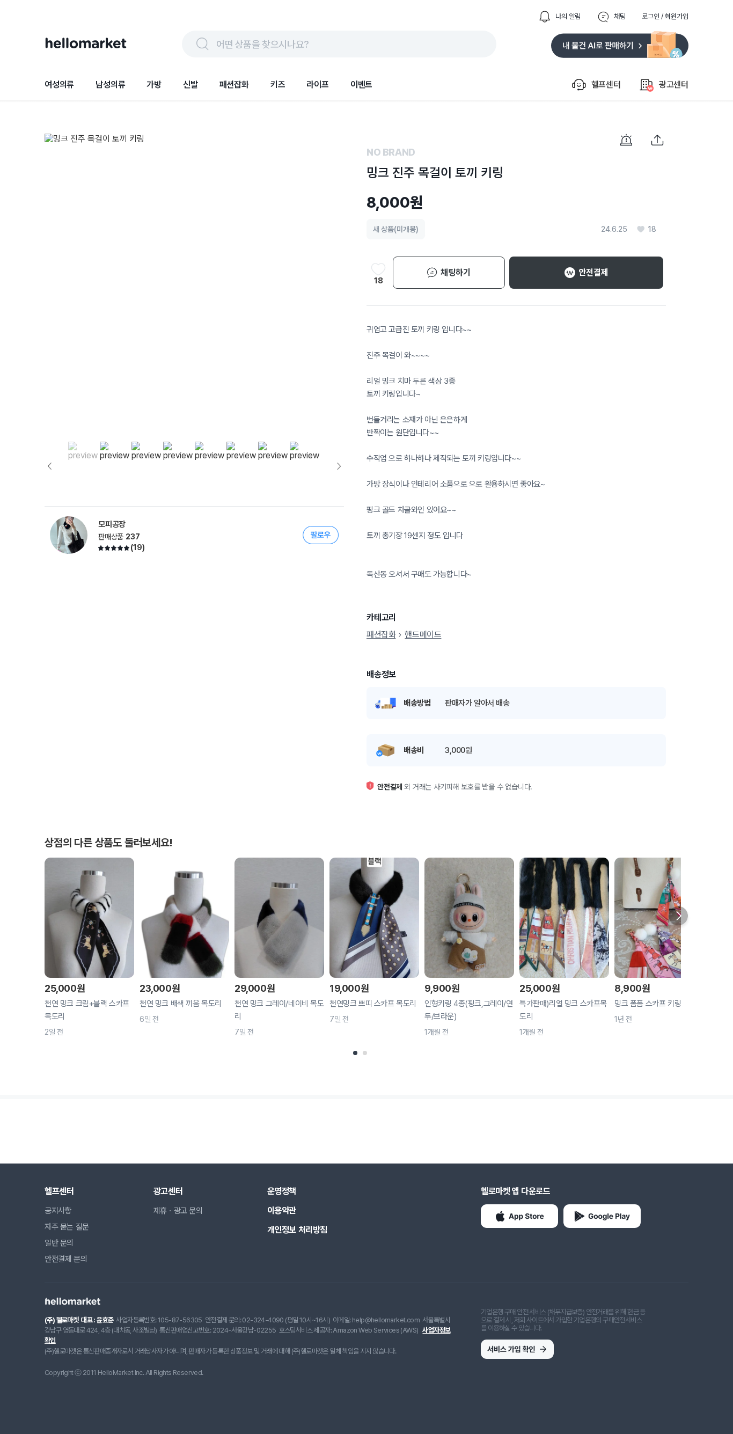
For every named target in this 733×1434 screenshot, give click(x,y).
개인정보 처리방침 (297, 1230)
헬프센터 (59, 1191)
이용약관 (281, 1210)
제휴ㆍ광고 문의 (178, 1211)
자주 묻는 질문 (67, 1227)
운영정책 (281, 1191)
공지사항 (58, 1211)
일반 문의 (59, 1243)
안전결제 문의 (66, 1259)
